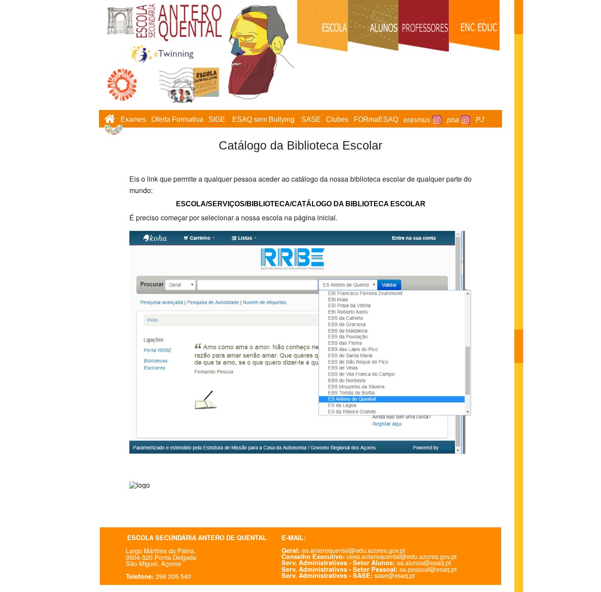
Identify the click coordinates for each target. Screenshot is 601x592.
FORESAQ (376, 120)
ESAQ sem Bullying (263, 120)
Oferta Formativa (177, 120)
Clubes (337, 120)
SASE (311, 120)
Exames (133, 120)
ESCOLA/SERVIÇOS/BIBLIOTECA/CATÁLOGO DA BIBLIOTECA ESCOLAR (300, 204)
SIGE (217, 120)
